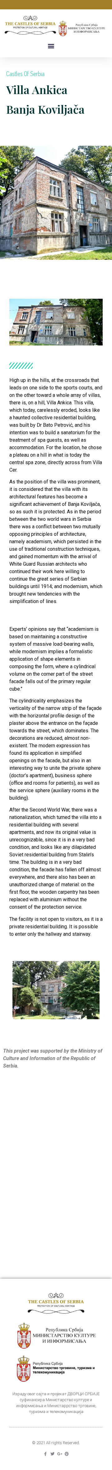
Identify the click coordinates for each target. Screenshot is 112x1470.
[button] (51, 46)
